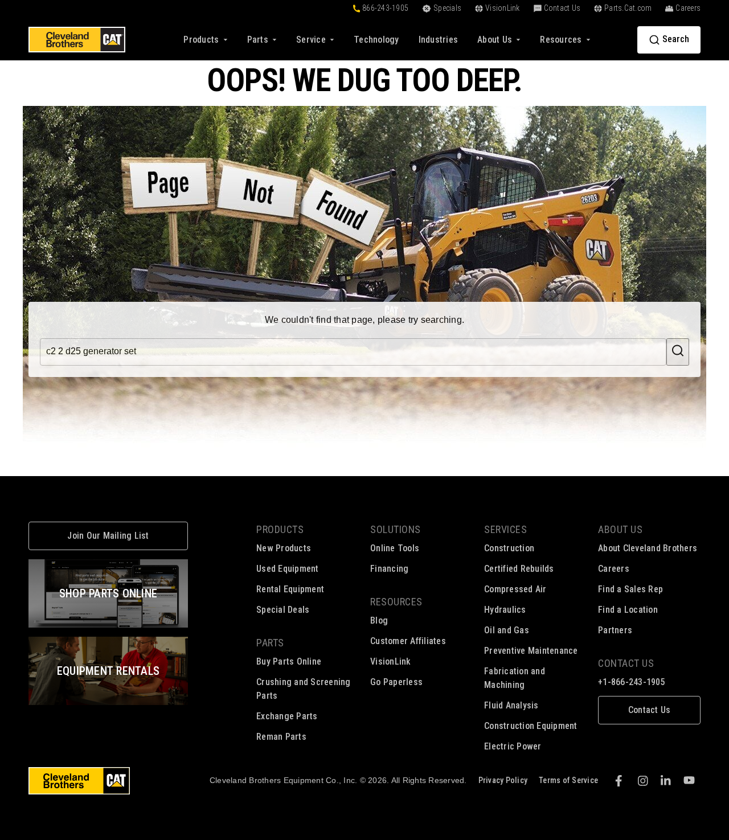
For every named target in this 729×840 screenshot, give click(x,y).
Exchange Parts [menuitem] (287, 716)
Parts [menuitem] (270, 643)
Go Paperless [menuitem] (396, 682)
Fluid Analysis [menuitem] (511, 705)
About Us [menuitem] (620, 529)
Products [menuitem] (280, 529)
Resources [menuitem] (396, 602)
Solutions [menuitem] (395, 529)
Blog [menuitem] (379, 620)
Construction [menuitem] (509, 548)
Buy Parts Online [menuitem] (288, 661)
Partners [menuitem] (615, 630)
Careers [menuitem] (613, 568)
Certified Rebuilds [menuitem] (519, 568)
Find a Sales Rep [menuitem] (630, 589)
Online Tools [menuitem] (394, 548)
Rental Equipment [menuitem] (290, 589)
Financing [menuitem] (389, 568)
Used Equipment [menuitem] (287, 568)
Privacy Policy (503, 780)
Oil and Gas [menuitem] (506, 630)
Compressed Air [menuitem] (515, 589)
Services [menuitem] (505, 529)
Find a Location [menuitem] (628, 609)
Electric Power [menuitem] (513, 746)
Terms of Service (568, 780)
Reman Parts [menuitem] (281, 736)
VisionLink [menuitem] (390, 661)
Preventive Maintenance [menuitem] (531, 650)
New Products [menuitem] (283, 548)
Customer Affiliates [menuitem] (408, 641)
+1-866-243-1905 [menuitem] (631, 682)
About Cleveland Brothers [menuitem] (647, 548)
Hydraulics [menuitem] (505, 609)
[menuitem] (376, 39)
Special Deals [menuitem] (282, 609)
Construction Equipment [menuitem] (531, 725)
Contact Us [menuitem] (626, 663)
